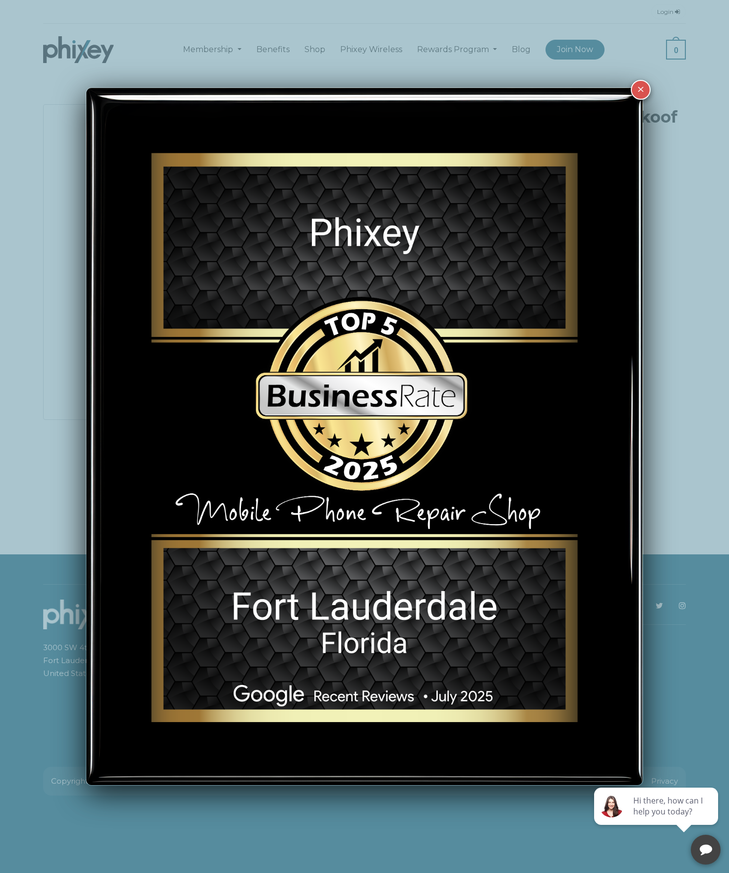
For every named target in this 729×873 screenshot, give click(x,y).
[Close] (641, 90)
